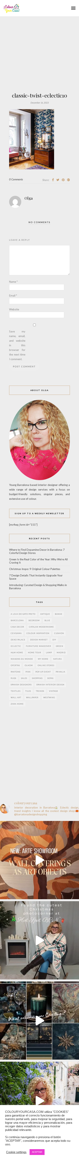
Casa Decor (17, 627)
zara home (17, 704)
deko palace (18, 640)
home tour (34, 652)
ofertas (15, 665)
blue (47, 620)
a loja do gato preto (23, 614)
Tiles (28, 691)
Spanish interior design (50, 685)
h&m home (17, 652)
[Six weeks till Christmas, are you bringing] (39, 1020)
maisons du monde (22, 659)
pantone (16, 672)
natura (57, 659)
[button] (73, 8)
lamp (49, 652)
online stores (46, 665)
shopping (37, 678)
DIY (54, 640)
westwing (49, 697)
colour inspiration (38, 633)
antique (45, 614)
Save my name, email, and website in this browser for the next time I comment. (17, 345)
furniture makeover (38, 646)
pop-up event (43, 672)
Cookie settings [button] (16, 1152)
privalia (60, 672)
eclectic (16, 646)
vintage (53, 691)
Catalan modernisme (41, 627)
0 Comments (16, 179)
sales (24, 678)
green (59, 646)
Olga (29, 198)
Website (14, 309)
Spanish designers (21, 685)
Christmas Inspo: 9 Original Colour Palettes (34, 569)
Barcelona (17, 620)
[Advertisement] (39, 66)
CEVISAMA (16, 633)
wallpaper (32, 697)
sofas (50, 678)
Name (13, 281)
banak (58, 614)
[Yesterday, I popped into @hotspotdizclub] (39, 940)
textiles (15, 691)
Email (13, 295)
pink (28, 672)
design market (39, 640)
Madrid (61, 652)
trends (40, 691)
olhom (29, 665)
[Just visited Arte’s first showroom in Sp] (39, 860)
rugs (13, 678)
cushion (59, 633)
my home (43, 659)
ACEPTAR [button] (37, 1152)
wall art (16, 697)
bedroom (34, 620)
